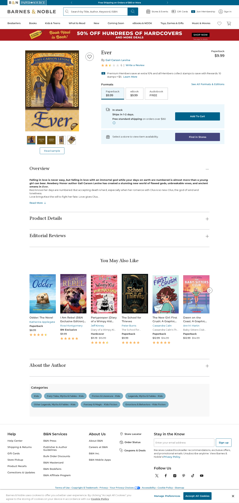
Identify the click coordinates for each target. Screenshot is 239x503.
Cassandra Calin (162, 325)
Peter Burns (129, 325)
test (128, 480)
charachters (97, 480)
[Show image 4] (61, 140)
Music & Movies (201, 23)
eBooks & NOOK (142, 23)
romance (79, 480)
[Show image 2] (41, 140)
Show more (154, 482)
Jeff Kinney (97, 325)
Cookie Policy (100, 498)
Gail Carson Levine (117, 60)
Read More (36, 202)
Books (33, 23)
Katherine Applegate (42, 321)
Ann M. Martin (191, 325)
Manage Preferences (167, 495)
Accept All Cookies (197, 495)
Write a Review (135, 65)
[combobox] (80, 463)
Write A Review (172, 422)
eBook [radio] (134, 93)
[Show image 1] (31, 140)
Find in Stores (197, 136)
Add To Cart (197, 116)
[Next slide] (209, 290)
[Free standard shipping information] (114, 122)
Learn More (130, 76)
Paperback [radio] (113, 93)
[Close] (233, 496)
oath (139, 480)
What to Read (77, 23)
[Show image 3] (51, 140)
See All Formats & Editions (207, 84)
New (96, 23)
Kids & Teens (52, 23)
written (115, 480)
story (65, 480)
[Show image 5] (71, 140)
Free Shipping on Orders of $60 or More (119, 2)
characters (49, 480)
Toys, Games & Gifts (172, 23)
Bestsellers (14, 23)
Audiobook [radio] (156, 93)
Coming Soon (116, 23)
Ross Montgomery (71, 325)
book (34, 480)
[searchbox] (42, 463)
